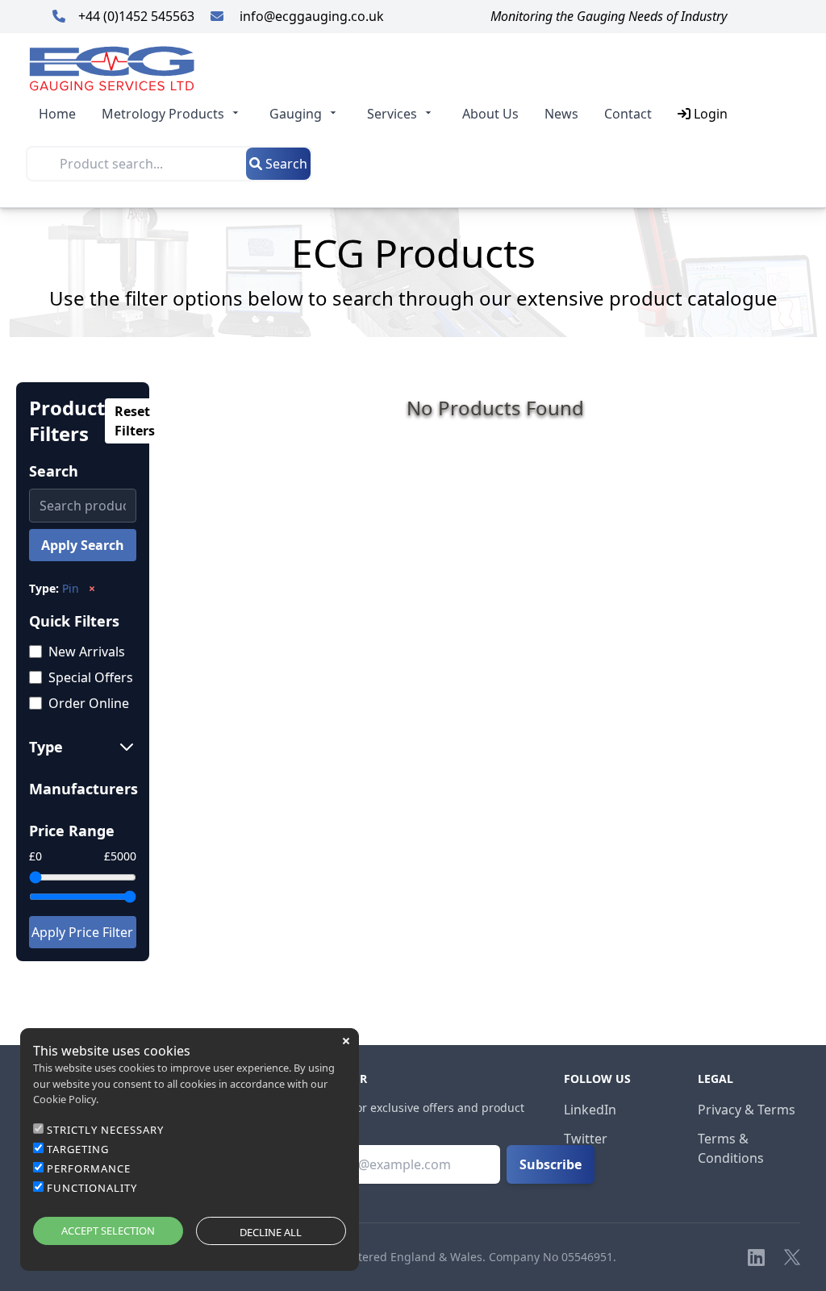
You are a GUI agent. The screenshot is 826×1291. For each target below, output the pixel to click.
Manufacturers (82, 788)
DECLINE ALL (271, 1232)
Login (709, 114)
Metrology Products (163, 114)
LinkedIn (590, 1109)
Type (46, 746)
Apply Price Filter (82, 932)
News (561, 114)
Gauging (295, 114)
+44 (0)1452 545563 (138, 16)
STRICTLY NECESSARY (105, 1129)
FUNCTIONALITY (92, 1188)
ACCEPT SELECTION (108, 1230)
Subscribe (550, 1164)
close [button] (346, 1041)
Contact (628, 114)
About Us (490, 114)
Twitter (585, 1138)
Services (392, 114)
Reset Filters (135, 420)
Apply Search (82, 545)
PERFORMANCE (89, 1168)
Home (57, 114)
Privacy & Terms (746, 1109)
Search (284, 164)
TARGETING (78, 1149)
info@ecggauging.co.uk (310, 16)
